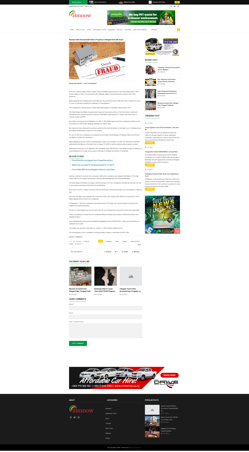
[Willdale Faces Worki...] (91, 2)
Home (72, 29)
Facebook (108, 251)
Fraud (116, 241)
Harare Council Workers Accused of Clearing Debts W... (169, 408)
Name (72, 304)
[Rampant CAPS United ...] (120, 2)
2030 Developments (140, 29)
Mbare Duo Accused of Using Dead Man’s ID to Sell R (93, 165)
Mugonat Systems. (135, 447)
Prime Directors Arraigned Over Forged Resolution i (92, 160)
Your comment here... (77, 322)
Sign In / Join (88, 6)
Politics (119, 29)
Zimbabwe (108, 241)
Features (128, 29)
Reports (154, 29)
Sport (89, 29)
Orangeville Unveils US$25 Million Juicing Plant (161, 152)
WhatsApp (136, 251)
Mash (139, 244)
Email (71, 313)
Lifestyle (108, 423)
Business (111, 29)
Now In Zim (109, 428)
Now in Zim (80, 29)
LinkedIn (125, 251)
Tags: (100, 241)
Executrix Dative (135, 241)
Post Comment (78, 343)
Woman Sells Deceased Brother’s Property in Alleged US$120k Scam (96, 40)
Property (124, 241)
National (108, 433)
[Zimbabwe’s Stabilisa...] (150, 2)
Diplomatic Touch (99, 29)
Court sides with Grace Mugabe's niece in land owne (93, 170)
